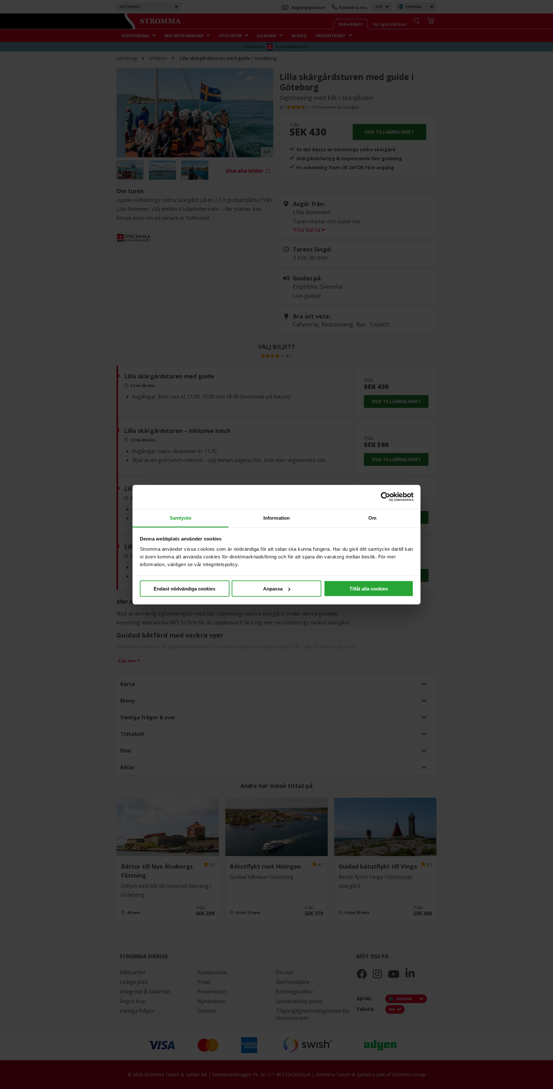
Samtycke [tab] (181, 517)
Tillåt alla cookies (368, 588)
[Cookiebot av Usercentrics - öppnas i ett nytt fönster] (385, 497)
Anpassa (273, 588)
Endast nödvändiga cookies (184, 588)
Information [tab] (276, 517)
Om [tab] (372, 517)
